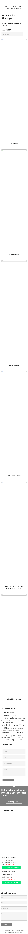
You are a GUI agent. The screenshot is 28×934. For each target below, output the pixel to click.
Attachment (19, 715)
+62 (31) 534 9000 (10, 864)
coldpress (13, 720)
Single (7, 735)
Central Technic (14, 3)
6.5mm (16, 715)
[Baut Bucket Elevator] (13, 150)
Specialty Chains (5, 737)
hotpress (9, 728)
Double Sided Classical (18, 722)
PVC (11, 732)
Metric (14, 728)
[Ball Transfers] (13, 39)
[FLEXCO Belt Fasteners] (13, 372)
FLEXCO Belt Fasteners (14, 476)
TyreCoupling (9, 740)
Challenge (12, 718)
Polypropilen (4, 730)
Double (3, 722)
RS (18, 732)
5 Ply (13, 715)
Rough (15, 732)
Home (4, 23)
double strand (12, 725)
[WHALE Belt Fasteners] (13, 595)
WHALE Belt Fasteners (14, 699)
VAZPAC (22, 740)
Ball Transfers (14, 143)
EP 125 (4, 728)
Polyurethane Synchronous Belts (13, 730)
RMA (13, 732)
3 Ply (6, 715)
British (3, 718)
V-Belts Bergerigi (17, 739)
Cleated (8, 720)
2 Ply (3, 715)
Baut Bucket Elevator (14, 254)
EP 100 (22, 725)
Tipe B (21, 737)
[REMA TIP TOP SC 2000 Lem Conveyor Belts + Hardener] (13, 482)
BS (7, 718)
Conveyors (10, 23)
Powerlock (5, 732)
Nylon (22, 728)
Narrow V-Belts (18, 728)
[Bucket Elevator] (13, 261)
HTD (11, 728)
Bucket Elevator (14, 365)
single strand (14, 735)
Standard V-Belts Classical (15, 737)
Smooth (21, 735)
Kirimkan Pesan (8, 780)
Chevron (19, 718)
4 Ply (10, 715)
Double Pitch (9, 723)
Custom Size (19, 720)
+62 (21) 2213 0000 (10, 879)
